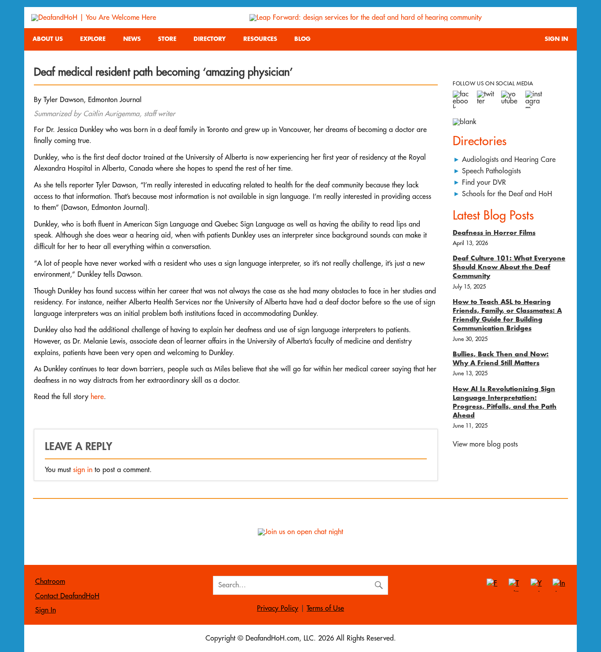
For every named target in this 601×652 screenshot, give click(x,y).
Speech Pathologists (491, 171)
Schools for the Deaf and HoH (507, 194)
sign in (82, 469)
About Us (48, 39)
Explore (93, 39)
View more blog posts (485, 444)
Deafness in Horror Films (494, 233)
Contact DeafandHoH (67, 596)
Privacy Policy (277, 608)
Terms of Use (325, 608)
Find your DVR (484, 182)
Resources (260, 39)
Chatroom (50, 581)
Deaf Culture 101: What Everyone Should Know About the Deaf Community (509, 267)
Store (167, 39)
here (97, 396)
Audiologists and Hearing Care (509, 159)
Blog (302, 39)
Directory (210, 39)
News (132, 39)
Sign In (556, 39)
